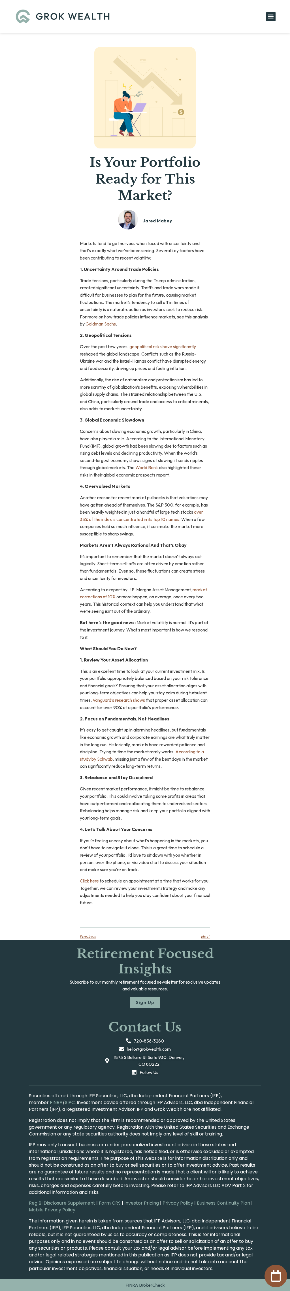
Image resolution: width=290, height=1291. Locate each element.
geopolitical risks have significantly (162, 346)
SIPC (70, 1102)
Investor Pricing (141, 1203)
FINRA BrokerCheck (145, 1285)
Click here (89, 881)
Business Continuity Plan (223, 1203)
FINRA (56, 1102)
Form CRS (110, 1203)
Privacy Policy (178, 1203)
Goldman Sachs (101, 324)
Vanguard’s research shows (119, 700)
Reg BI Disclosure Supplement (62, 1203)
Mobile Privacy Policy (52, 1210)
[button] (271, 16)
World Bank (146, 467)
